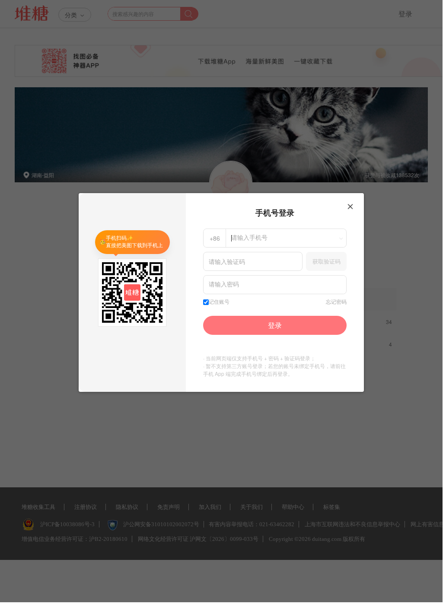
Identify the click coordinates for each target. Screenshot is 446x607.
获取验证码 (326, 261)
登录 (275, 325)
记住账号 (219, 302)
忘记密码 (336, 302)
